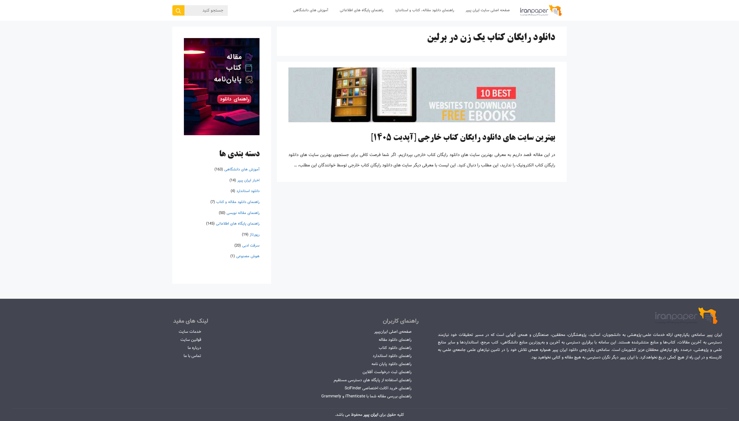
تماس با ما (192, 356)
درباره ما (194, 348)
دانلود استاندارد (248, 191)
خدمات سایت (190, 331)
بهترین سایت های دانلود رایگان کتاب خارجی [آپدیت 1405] (463, 138)
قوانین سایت (190, 340)
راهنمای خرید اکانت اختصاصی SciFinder (378, 388)
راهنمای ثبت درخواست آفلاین (387, 372)
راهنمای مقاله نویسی (243, 213)
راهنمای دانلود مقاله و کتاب (238, 202)
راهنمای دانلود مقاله (395, 340)
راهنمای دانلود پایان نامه (392, 364)
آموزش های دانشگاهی (310, 10)
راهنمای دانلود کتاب (395, 348)
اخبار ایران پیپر (248, 180)
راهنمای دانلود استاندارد (392, 356)
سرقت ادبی (251, 245)
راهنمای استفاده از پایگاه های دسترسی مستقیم (373, 380)
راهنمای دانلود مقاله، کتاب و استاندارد (424, 10)
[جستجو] (178, 10)
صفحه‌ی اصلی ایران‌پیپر (393, 331)
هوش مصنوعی (248, 256)
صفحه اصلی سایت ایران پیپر (488, 10)
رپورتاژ (255, 235)
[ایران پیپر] (541, 10)
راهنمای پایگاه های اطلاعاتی (361, 10)
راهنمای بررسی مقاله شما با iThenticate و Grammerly (366, 396)
